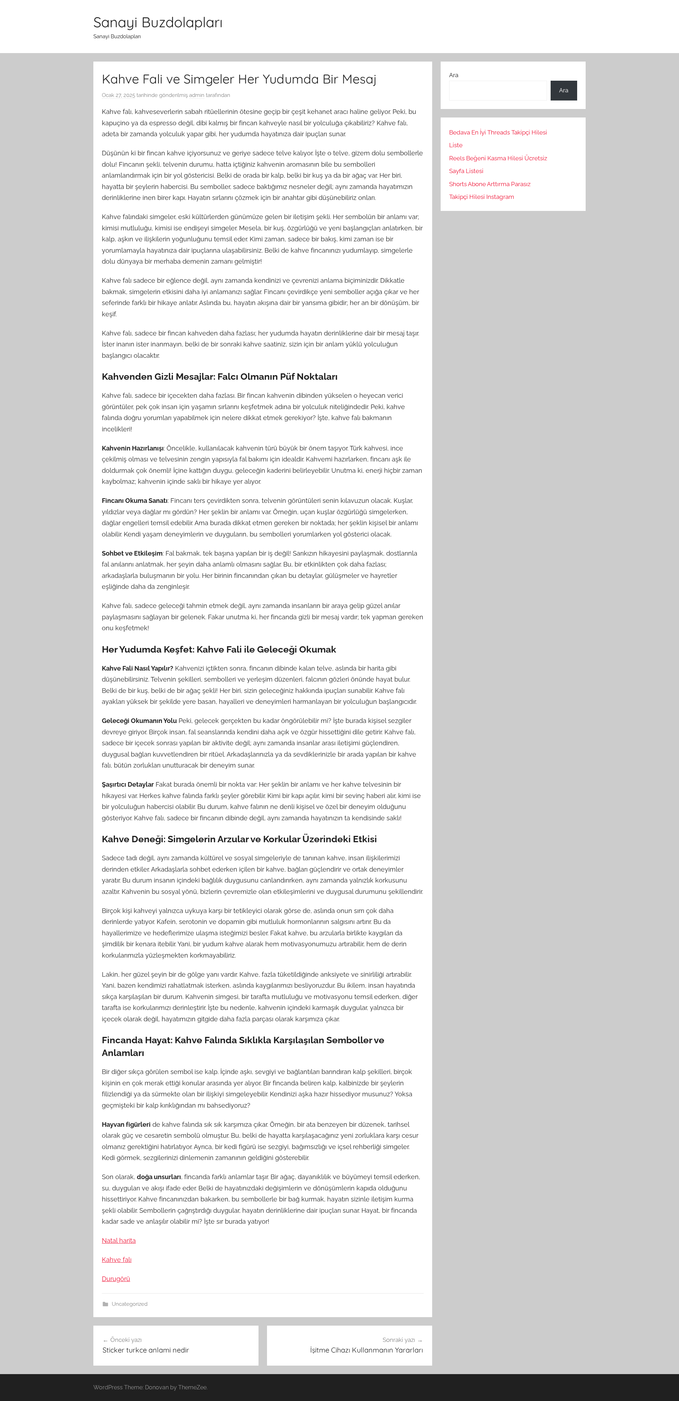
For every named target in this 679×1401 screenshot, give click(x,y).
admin (196, 95)
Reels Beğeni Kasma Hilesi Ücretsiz (498, 158)
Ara (453, 75)
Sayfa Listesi (466, 170)
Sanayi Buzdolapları (158, 22)
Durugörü (116, 1278)
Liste (456, 145)
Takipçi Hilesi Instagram (481, 196)
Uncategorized (129, 1304)
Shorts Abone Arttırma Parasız (489, 184)
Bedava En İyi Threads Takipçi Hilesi (498, 132)
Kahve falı (117, 1259)
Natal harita (119, 1240)
